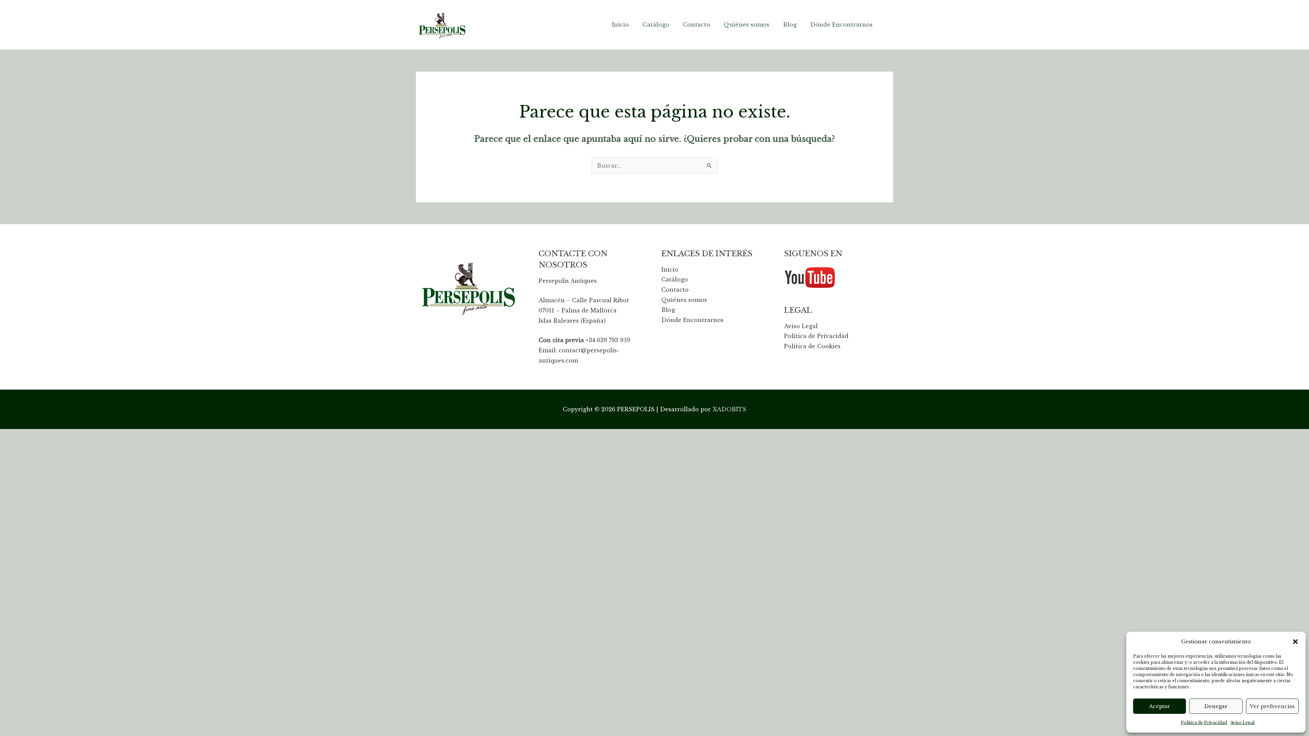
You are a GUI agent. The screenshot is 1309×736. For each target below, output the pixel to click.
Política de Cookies (812, 346)
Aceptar (1159, 706)
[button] (1295, 641)
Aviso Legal (1242, 722)
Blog (668, 309)
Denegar (1216, 706)
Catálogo (674, 279)
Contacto (675, 289)
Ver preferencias (1272, 706)
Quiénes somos (684, 299)
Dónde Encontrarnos (692, 320)
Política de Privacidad (1204, 722)
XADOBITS (729, 409)
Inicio (669, 269)
